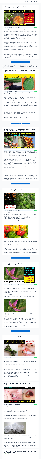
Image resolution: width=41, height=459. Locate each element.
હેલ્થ (29, 1)
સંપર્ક (36, 1)
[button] (37, 1)
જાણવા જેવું (32, 1)
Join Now (35, 27)
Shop (34, 1)
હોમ (25, 1)
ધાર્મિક (27, 1)
